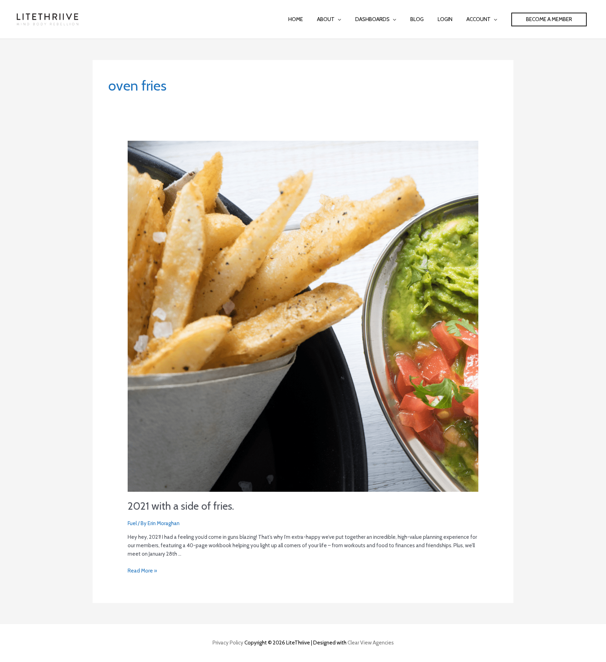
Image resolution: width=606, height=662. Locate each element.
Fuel (132, 523)
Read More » (142, 571)
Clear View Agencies (371, 643)
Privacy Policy (228, 643)
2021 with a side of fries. (181, 505)
